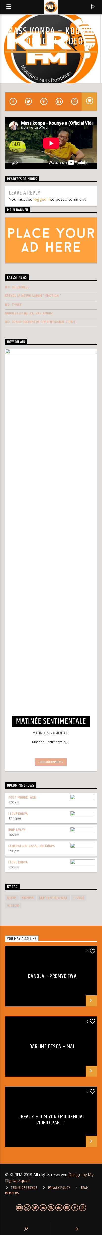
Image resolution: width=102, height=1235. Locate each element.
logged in (42, 199)
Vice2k (13, 905)
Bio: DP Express (17, 287)
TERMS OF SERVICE (24, 1188)
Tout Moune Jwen (22, 797)
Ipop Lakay (16, 830)
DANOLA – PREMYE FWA (52, 976)
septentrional (53, 898)
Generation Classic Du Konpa (31, 846)
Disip (12, 898)
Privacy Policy (59, 1188)
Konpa (28, 898)
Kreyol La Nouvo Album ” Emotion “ (33, 295)
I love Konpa (18, 814)
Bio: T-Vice (13, 304)
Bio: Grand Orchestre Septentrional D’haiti (41, 322)
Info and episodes (51, 762)
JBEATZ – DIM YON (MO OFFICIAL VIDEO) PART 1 (52, 1119)
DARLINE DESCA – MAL (52, 1046)
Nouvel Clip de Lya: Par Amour (29, 313)
